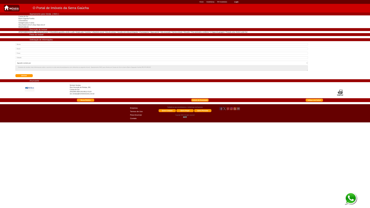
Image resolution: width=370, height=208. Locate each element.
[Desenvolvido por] (185, 117)
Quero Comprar (167, 110)
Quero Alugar (185, 110)
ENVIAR (24, 75)
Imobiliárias (210, 2)
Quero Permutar (202, 110)
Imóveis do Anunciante (200, 100)
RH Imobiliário (222, 2)
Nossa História (85, 100)
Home (201, 2)
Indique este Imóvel (314, 100)
